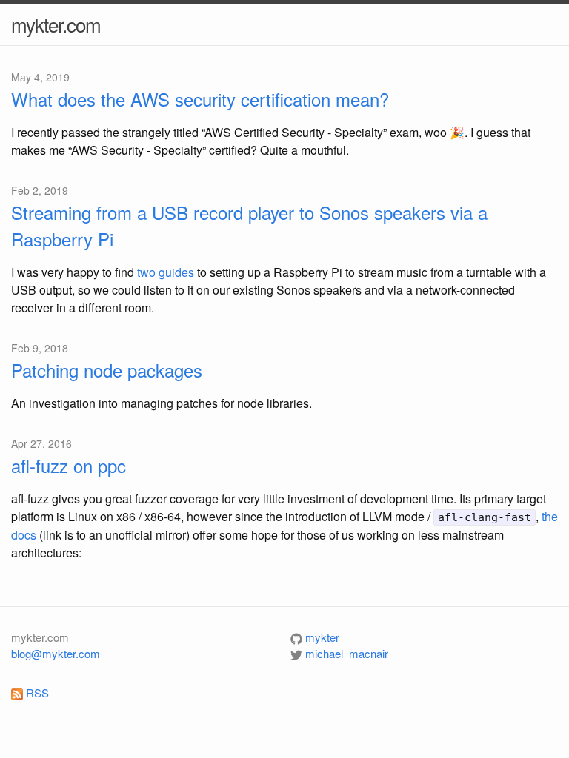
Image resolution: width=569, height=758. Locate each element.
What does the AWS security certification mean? (200, 99)
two (146, 272)
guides (176, 272)
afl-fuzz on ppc (68, 465)
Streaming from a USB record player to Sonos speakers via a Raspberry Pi (249, 225)
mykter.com (56, 24)
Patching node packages (106, 370)
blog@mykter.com (55, 653)
